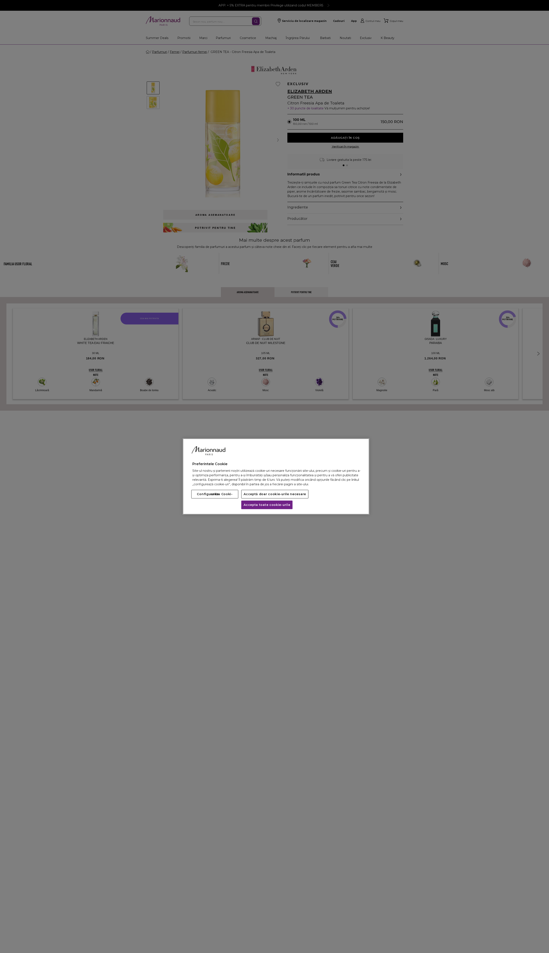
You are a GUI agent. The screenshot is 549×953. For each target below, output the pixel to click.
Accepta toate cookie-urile (267, 505)
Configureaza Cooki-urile (214, 494)
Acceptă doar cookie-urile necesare (275, 494)
